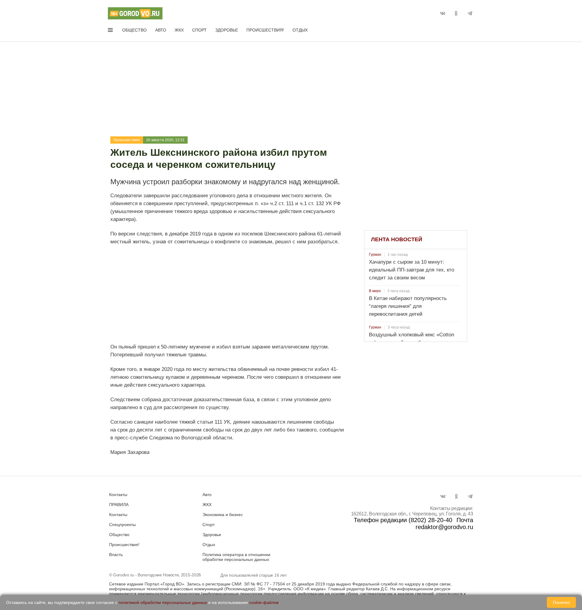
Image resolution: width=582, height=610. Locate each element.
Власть (116, 554)
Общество (134, 30)
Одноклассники (456, 13)
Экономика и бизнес (222, 514)
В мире (375, 291)
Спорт (199, 30)
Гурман (375, 254)
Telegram (469, 13)
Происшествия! (265, 30)
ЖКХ (179, 30)
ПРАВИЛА (119, 504)
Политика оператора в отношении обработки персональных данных (236, 557)
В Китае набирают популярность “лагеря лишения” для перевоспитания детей (408, 306)
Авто (160, 30)
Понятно (561, 602)
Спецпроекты (122, 524)
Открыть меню (111, 31)
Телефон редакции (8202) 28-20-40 (403, 520)
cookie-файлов (264, 602)
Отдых (300, 30)
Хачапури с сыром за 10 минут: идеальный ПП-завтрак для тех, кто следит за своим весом (411, 270)
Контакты (118, 494)
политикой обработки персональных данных (163, 602)
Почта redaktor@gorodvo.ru (444, 523)
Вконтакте (442, 13)
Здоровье (226, 30)
